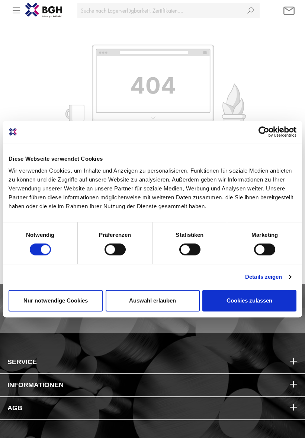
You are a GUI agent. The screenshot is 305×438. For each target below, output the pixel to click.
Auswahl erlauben (152, 300)
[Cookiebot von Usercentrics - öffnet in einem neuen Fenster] (263, 131)
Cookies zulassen (249, 300)
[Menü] (16, 8)
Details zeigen (263, 277)
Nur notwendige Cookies (55, 300)
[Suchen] (250, 10)
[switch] (115, 249)
